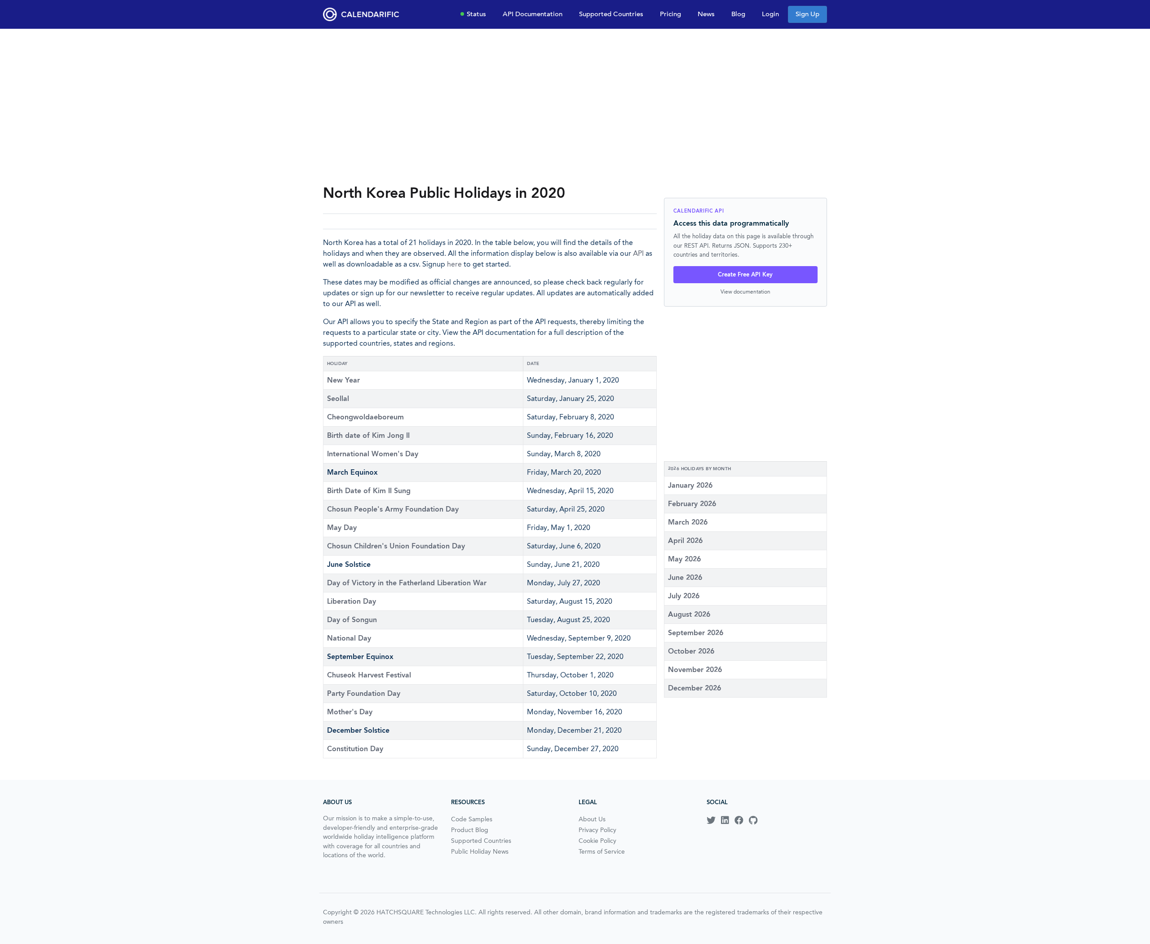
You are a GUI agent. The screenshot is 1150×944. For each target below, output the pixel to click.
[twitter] (711, 820)
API (638, 253)
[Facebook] (738, 820)
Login (770, 14)
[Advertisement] (575, 106)
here (454, 264)
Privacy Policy (597, 829)
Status (476, 14)
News (706, 14)
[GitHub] (753, 820)
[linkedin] (725, 820)
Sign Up (807, 14)
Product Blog (469, 829)
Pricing (670, 14)
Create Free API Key (745, 274)
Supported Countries (611, 14)
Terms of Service (602, 851)
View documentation (745, 291)
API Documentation (532, 14)
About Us (592, 819)
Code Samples (471, 819)
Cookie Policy (597, 840)
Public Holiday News (480, 851)
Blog (738, 14)
